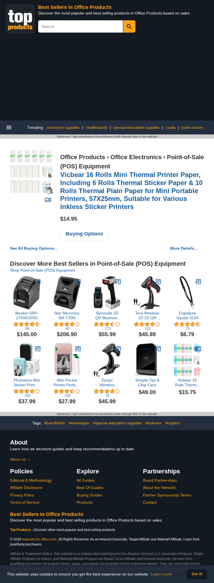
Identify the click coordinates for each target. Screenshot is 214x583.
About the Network (159, 487)
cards (171, 127)
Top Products (21, 530)
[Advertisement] (107, 79)
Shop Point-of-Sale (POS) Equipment (42, 270)
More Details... (183, 248)
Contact (150, 502)
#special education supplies (117, 423)
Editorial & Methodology (31, 480)
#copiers (172, 423)
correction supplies (63, 127)
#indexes (153, 423)
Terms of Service (25, 502)
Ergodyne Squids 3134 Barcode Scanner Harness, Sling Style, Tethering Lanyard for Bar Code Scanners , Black (187, 315)
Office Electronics (136, 157)
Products (84, 502)
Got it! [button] (197, 574)
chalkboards (96, 127)
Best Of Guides (90, 487)
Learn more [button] (161, 574)
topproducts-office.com (39, 539)
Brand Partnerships (160, 480)
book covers (192, 127)
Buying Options (84, 234)
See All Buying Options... (33, 248)
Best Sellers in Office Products (74, 7)
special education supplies (136, 127)
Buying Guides (89, 495)
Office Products (82, 157)
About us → (20, 459)
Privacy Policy (22, 495)
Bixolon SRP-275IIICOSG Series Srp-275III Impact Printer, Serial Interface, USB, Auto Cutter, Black (26, 315)
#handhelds (54, 423)
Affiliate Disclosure (26, 487)
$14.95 (68, 219)
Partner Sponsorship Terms (167, 495)
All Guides (85, 480)
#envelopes (79, 423)
